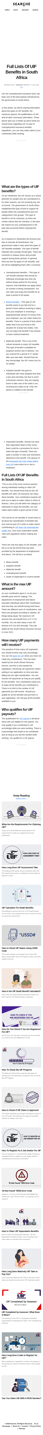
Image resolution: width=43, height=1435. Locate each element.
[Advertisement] (21, 38)
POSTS (15, 10)
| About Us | (16, 1426)
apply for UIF (18, 656)
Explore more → (21, 798)
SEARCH (35, 10)
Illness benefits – (13, 302)
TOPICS (7, 10)
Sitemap (22, 1428)
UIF (21, 87)
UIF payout (24, 718)
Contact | (25, 1426)
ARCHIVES (25, 10)
